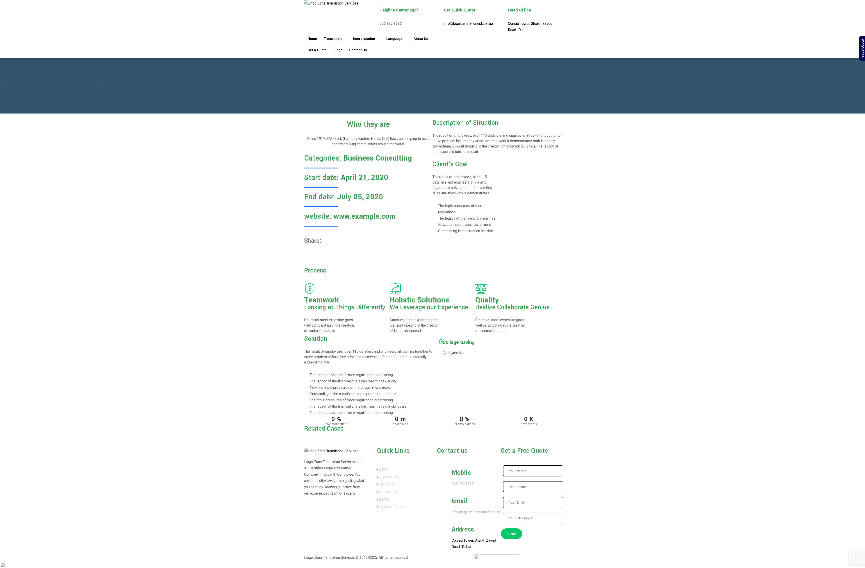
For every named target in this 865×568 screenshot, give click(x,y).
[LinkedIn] (496, 36)
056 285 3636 (391, 23)
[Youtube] (334, 535)
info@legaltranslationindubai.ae (468, 23)
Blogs (337, 50)
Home (312, 39)
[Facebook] (496, 42)
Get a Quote (317, 50)
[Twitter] (496, 49)
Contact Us (358, 50)
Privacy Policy (392, 507)
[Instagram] (496, 55)
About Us (421, 39)
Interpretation (364, 39)
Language (394, 39)
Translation (333, 39)
